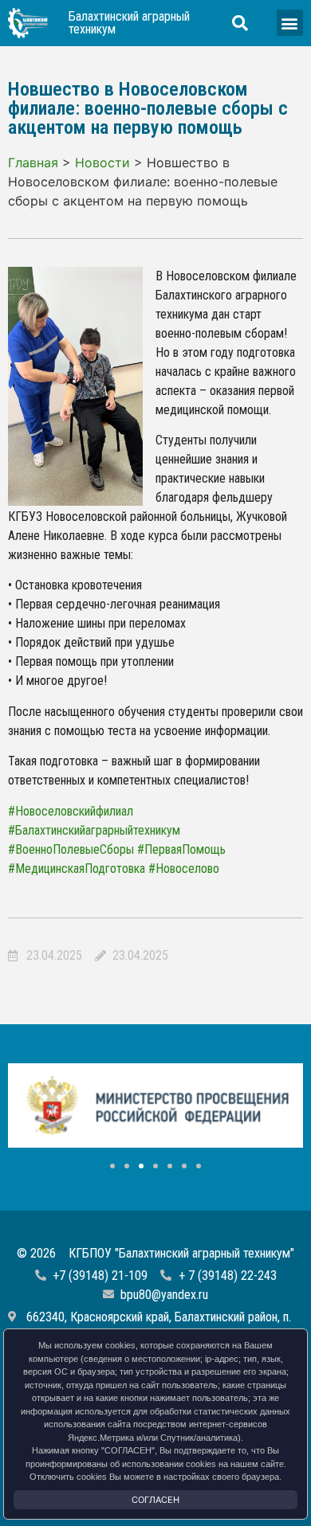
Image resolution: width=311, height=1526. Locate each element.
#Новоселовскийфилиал (70, 811)
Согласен (155, 1499)
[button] (290, 23)
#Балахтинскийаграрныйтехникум (94, 830)
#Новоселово (183, 868)
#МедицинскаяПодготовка (76, 868)
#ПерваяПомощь (181, 849)
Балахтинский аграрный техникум (129, 23)
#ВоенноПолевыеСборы (71, 849)
